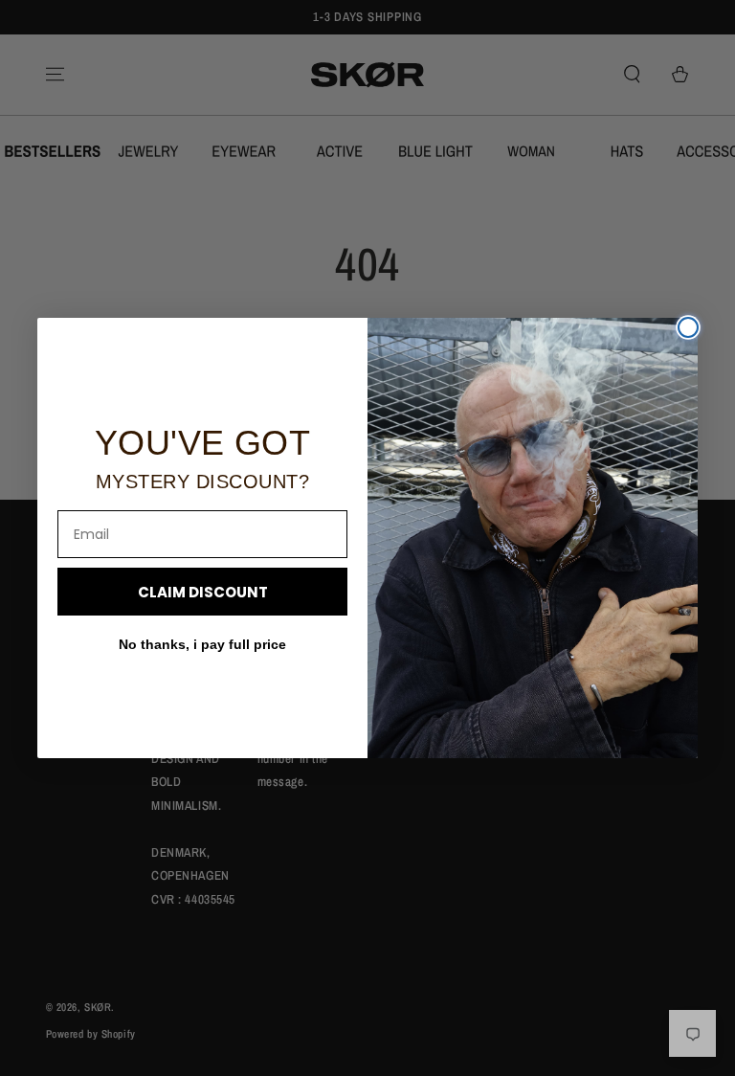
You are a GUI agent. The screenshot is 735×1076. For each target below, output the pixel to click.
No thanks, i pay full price (202, 644)
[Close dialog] (688, 327)
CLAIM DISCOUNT (203, 592)
